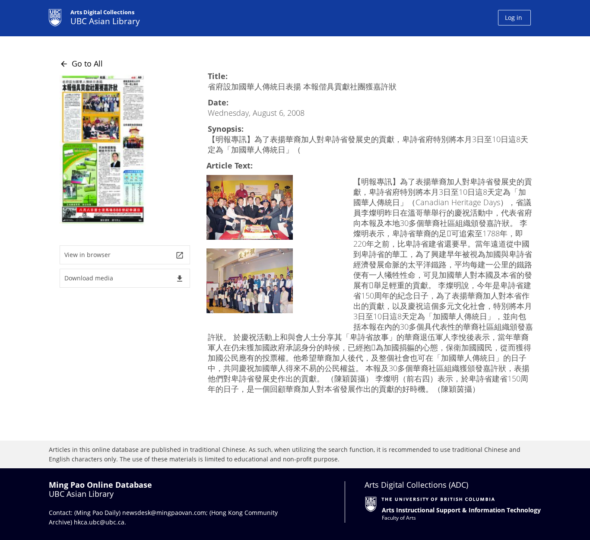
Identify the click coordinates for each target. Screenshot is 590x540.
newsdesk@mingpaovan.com (164, 512)
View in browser (124, 255)
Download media (124, 278)
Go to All (81, 63)
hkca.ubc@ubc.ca (99, 522)
